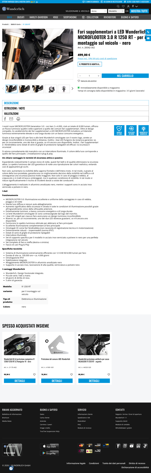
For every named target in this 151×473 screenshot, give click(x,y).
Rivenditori (82, 421)
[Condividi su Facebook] (5, 119)
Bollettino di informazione (11, 414)
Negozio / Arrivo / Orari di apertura (128, 414)
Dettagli (20, 381)
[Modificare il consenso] (11, 468)
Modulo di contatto (123, 424)
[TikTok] (144, 446)
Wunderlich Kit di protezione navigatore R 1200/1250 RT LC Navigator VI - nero (19, 360)
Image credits (45, 428)
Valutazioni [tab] (11, 113)
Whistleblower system (124, 428)
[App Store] (49, 446)
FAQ (79, 424)
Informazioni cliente (85, 414)
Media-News (6, 421)
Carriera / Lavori (46, 424)
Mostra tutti (139, 11)
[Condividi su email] (11, 119)
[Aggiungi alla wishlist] (34, 374)
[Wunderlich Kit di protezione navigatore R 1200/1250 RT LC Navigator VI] (19, 345)
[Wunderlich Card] (12, 450)
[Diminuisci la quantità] (80, 75)
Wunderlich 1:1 (121, 418)
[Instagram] (124, 446)
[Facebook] (118, 446)
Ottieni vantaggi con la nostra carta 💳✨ (18, 1)
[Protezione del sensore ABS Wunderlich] (57, 345)
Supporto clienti (121, 421)
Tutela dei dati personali (113, 463)
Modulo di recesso (84, 428)
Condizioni (94, 463)
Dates (42, 414)
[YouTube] (131, 446)
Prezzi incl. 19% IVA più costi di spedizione (97, 58)
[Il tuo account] (128, 6)
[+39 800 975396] (148, 32)
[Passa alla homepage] (13, 8)
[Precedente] (4, 54)
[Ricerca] (118, 6)
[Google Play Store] (49, 453)
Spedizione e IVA (84, 418)
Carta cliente (44, 418)
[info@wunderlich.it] (148, 38)
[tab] (75, 103)
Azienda (43, 421)
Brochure (5, 418)
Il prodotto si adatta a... (89, 64)
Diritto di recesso (137, 463)
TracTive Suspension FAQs (49, 431)
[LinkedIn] (138, 446)
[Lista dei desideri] (123, 6)
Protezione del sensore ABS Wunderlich (55, 359)
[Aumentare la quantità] (98, 75)
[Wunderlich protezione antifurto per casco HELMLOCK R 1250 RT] (94, 345)
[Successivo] (71, 54)
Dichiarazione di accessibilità (135, 467)
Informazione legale (76, 463)
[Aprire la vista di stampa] (18, 119)
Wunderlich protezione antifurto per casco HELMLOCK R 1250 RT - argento (93, 360)
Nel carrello (125, 75)
